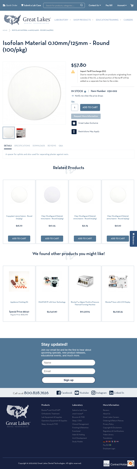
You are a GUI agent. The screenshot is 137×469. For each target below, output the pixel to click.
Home (5, 30)
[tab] (8, 145)
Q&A (61, 146)
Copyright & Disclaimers (112, 427)
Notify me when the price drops (88, 95)
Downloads (39, 146)
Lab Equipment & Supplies (51, 417)
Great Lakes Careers (111, 417)
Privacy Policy (108, 424)
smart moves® (77, 413)
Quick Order (11, 5)
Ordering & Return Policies (113, 420)
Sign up (68, 380)
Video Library (108, 434)
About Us (106, 413)
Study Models (77, 441)
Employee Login (109, 448)
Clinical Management (80, 424)
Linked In (119, 392)
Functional (76, 431)
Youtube (84, 392)
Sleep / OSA (77, 420)
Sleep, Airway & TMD (49, 424)
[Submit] (81, 5)
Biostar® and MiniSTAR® (50, 410)
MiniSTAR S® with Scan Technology (52, 302)
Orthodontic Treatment (50, 413)
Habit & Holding (78, 434)
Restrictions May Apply (88, 131)
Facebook (66, 392)
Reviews (52, 146)
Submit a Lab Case (32, 5)
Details (8, 146)
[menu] (95, 5)
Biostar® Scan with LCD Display (117, 302)
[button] (21, 133)
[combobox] (64, 5)
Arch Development (79, 438)
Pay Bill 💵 (107, 445)
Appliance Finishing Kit (19, 302)
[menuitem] (95, 5)
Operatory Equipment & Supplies (54, 420)
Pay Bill (109, 5)
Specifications (22, 146)
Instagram (101, 392)
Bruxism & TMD (78, 417)
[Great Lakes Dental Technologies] (27, 20)
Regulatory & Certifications (113, 431)
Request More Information (86, 116)
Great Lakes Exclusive (87, 123)
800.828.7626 (36, 392)
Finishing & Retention (80, 427)
